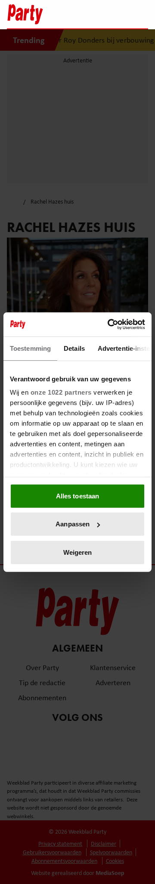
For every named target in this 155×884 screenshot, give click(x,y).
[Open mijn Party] (116, 14)
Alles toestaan (77, 495)
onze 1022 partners (61, 392)
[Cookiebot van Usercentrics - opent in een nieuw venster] (109, 324)
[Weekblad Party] (39, 14)
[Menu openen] (87, 14)
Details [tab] (74, 348)
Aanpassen (73, 524)
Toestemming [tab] (30, 348)
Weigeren (77, 552)
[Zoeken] (141, 15)
